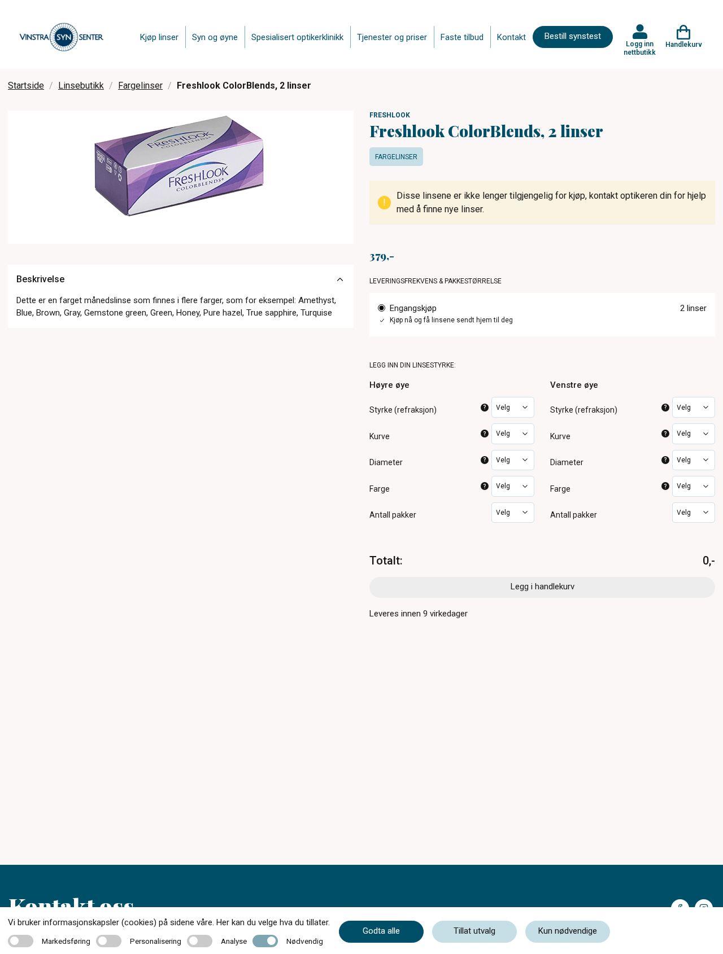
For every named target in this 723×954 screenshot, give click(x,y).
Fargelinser (140, 85)
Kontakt (511, 37)
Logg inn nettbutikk (639, 48)
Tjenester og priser (392, 37)
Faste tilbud (462, 37)
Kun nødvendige (567, 931)
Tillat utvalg (474, 931)
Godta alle (381, 931)
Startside (26, 85)
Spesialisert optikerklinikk (297, 37)
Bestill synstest (573, 36)
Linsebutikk (81, 85)
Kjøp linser (159, 37)
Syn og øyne (215, 37)
